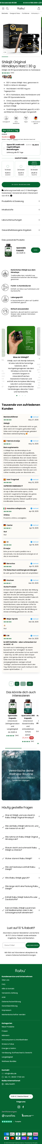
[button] (3, 8)
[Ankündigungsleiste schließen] (39, 1)
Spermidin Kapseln (21, 249)
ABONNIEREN (33, 945)
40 (30, 684)
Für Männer (25, 13)
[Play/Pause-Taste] (5, 754)
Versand (15, 139)
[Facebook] (23, 1107)
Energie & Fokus (15, 13)
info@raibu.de (10, 1073)
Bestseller (5, 13)
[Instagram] (19, 1107)
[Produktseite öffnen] (12, 706)
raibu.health (10, 1084)
